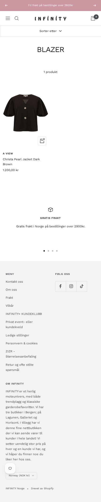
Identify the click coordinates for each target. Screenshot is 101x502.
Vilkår (10, 305)
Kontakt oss (14, 281)
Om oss (11, 289)
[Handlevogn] (93, 18)
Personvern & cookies (22, 343)
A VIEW (8, 153)
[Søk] (17, 18)
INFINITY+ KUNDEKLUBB (24, 314)
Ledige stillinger (17, 335)
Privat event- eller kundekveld (19, 324)
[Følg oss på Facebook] (60, 286)
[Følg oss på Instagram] (71, 286)
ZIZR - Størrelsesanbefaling (21, 353)
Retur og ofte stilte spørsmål (20, 367)
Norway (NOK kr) (19, 475)
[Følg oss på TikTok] (81, 286)
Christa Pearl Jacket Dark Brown (21, 161)
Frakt (9, 297)
